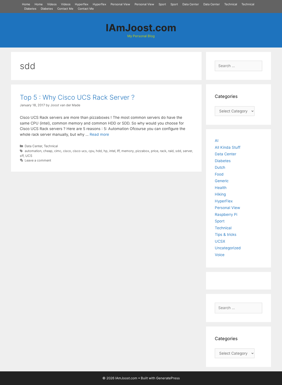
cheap (47, 151)
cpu (91, 151)
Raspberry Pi (226, 214)
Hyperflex (81, 4)
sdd (178, 151)
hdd (99, 151)
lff (118, 151)
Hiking (220, 194)
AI (216, 140)
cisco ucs (80, 151)
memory (127, 151)
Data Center (190, 4)
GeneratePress (168, 378)
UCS (28, 156)
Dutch (220, 167)
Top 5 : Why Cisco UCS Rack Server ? (77, 97)
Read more (99, 134)
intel (112, 151)
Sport (162, 4)
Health (220, 187)
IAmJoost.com (141, 28)
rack (163, 151)
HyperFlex (224, 201)
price (154, 151)
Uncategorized (228, 248)
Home (26, 4)
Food (219, 174)
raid (171, 151)
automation (33, 151)
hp (106, 151)
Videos (52, 4)
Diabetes (30, 8)
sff (22, 156)
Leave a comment (38, 160)
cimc (57, 151)
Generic (221, 181)
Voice (219, 255)
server (187, 151)
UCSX (220, 241)
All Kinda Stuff (227, 147)
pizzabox (142, 151)
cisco (67, 151)
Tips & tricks (225, 234)
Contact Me (65, 8)
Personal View (120, 4)
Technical (230, 4)
